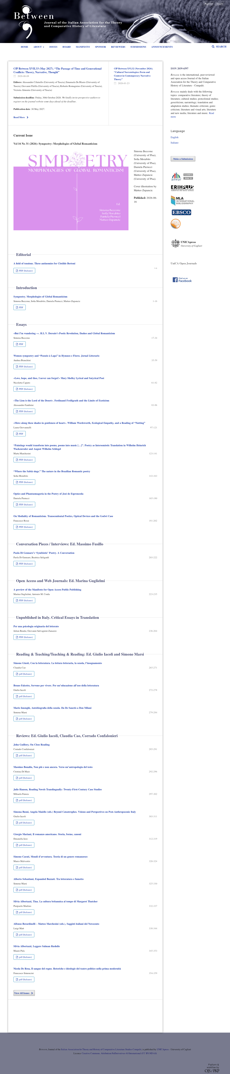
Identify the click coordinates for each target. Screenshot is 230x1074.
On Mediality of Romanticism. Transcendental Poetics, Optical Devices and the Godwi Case (63, 516)
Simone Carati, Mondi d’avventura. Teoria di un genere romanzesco (50, 856)
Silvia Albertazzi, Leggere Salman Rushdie (36, 946)
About (37, 46)
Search (220, 46)
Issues (53, 46)
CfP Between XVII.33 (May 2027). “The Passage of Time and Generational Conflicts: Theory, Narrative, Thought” (57, 70)
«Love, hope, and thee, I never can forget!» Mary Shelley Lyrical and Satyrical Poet (58, 378)
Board (67, 46)
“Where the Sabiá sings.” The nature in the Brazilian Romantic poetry (51, 471)
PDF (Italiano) (26, 270)
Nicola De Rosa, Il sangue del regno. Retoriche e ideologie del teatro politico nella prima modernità (67, 968)
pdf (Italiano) (25, 673)
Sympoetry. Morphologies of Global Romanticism (40, 296)
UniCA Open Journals (184, 263)
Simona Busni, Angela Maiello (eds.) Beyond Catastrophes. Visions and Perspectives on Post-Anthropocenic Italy (74, 812)
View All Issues (21, 993)
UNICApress (163, 1049)
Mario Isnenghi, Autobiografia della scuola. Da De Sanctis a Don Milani (52, 708)
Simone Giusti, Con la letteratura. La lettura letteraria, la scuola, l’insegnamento (57, 663)
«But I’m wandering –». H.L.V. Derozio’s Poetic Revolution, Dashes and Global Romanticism (64, 333)
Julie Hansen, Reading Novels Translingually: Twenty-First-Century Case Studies (57, 789)
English (174, 137)
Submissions (138, 46)
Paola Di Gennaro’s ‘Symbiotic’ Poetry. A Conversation (43, 553)
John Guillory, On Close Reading (31, 744)
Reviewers (118, 46)
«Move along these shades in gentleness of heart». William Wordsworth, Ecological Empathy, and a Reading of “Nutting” (79, 423)
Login (220, 3)
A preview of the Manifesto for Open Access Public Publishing (47, 589)
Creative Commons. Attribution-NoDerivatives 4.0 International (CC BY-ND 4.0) (119, 1053)
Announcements (162, 46)
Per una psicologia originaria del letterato (36, 626)
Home (24, 46)
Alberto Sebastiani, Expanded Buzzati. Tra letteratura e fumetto (48, 879)
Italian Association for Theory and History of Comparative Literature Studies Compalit (101, 1049)
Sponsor (100, 46)
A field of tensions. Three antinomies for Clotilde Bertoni (44, 263)
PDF (21, 307)
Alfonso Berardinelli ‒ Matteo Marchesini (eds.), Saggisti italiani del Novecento (56, 924)
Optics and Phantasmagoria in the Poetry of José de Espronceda (48, 494)
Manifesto (83, 46)
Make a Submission (183, 158)
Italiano (174, 142)
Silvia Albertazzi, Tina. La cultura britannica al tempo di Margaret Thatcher (55, 901)
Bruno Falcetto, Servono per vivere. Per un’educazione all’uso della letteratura (56, 685)
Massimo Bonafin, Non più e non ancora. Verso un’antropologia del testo (53, 767)
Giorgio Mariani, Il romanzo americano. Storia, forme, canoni (47, 834)
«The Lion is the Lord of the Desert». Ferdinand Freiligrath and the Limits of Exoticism (61, 400)
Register (209, 3)
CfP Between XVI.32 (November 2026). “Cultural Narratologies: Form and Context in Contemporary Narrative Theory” (133, 74)
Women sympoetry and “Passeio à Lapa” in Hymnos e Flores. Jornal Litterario (56, 356)
